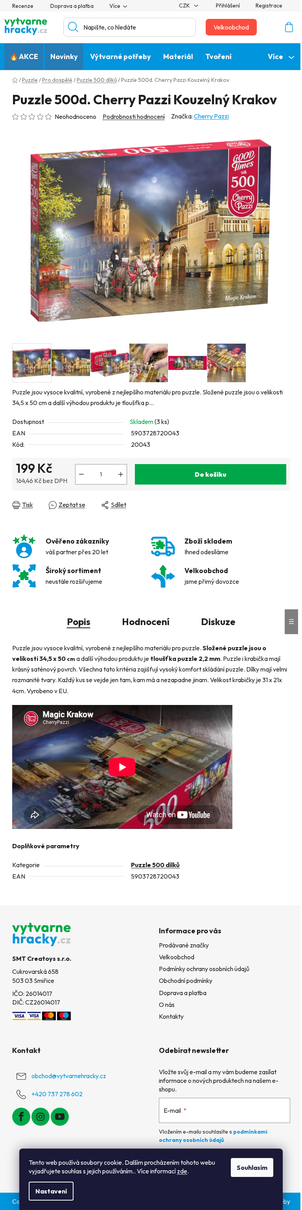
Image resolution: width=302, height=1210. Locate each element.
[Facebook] (21, 1117)
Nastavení (51, 1191)
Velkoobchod (231, 27)
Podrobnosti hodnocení (134, 116)
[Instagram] (40, 1117)
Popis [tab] (78, 621)
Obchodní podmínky (185, 980)
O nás (167, 1004)
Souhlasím (252, 1167)
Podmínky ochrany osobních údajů (204, 969)
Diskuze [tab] (218, 621)
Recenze (22, 5)
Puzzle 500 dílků (155, 865)
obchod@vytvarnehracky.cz (68, 1076)
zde (182, 1171)
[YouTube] (60, 1117)
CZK (185, 5)
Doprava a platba (72, 5)
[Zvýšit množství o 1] (121, 474)
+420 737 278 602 (57, 1094)
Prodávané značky (184, 945)
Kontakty (171, 1016)
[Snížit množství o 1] (81, 474)
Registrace (269, 5)
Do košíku (210, 474)
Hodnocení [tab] (145, 621)
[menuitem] (23, 56)
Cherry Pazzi (211, 116)
